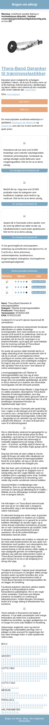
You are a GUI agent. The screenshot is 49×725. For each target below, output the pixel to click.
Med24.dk (31, 122)
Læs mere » (24, 102)
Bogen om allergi (24, 4)
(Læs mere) (30, 90)
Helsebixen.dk (18, 122)
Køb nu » (24, 109)
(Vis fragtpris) (13, 94)
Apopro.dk (6, 126)
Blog (25, 718)
